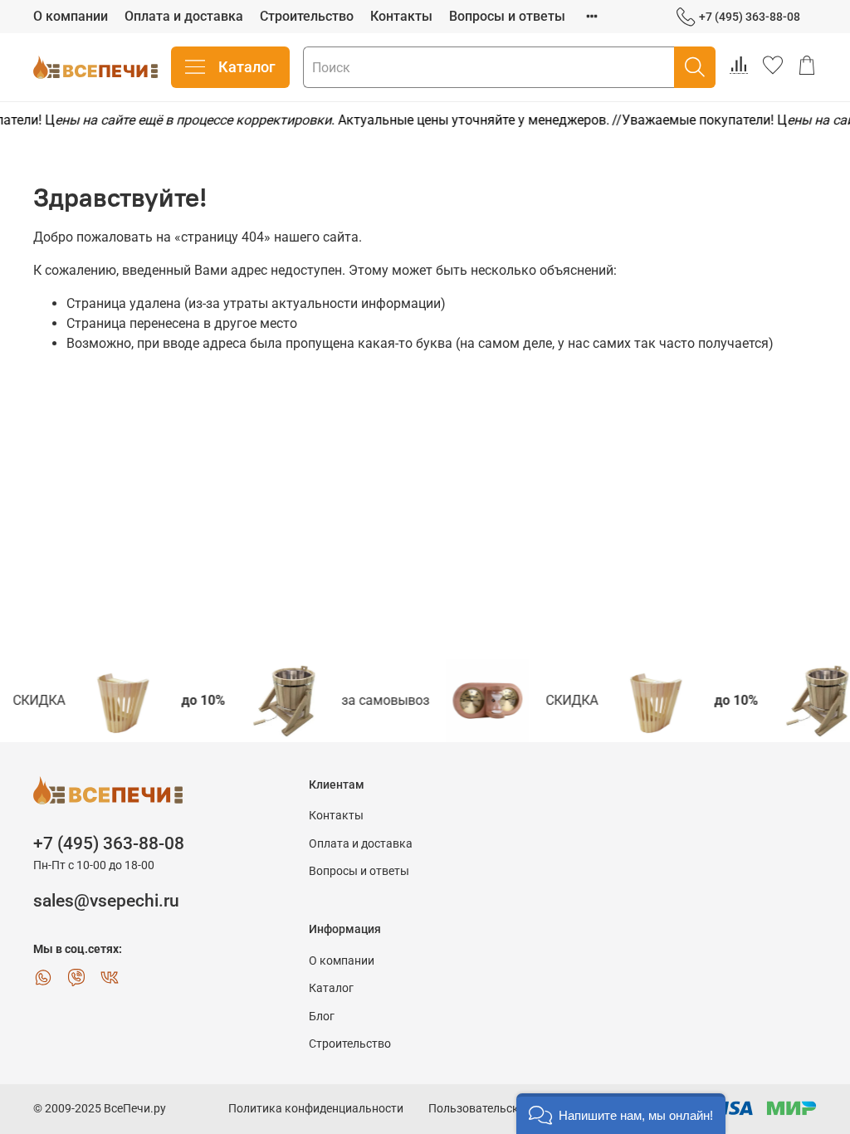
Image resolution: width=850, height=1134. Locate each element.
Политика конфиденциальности (315, 1109)
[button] (620, 1113)
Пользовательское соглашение (513, 1109)
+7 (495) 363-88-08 (749, 16)
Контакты (401, 16)
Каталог (247, 67)
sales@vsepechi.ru (106, 901)
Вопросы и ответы (507, 16)
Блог (322, 1016)
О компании (70, 16)
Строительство (307, 16)
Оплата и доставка (184, 16)
